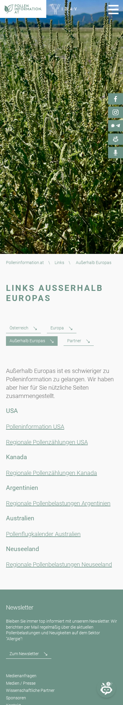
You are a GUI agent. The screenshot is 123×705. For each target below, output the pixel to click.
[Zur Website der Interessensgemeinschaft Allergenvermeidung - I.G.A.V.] (63, 9)
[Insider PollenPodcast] (115, 152)
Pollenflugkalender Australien (43, 534)
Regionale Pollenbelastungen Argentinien (58, 503)
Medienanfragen (21, 675)
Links (59, 262)
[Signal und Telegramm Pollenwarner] (115, 126)
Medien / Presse (21, 683)
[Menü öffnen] (113, 9)
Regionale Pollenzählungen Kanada (51, 472)
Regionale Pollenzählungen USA (47, 442)
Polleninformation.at (25, 262)
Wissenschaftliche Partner (30, 690)
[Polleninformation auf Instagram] (115, 112)
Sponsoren (16, 697)
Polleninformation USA (35, 426)
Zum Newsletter (24, 653)
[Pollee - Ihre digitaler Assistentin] (115, 139)
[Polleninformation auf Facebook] (115, 99)
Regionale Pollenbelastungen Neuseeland (59, 564)
